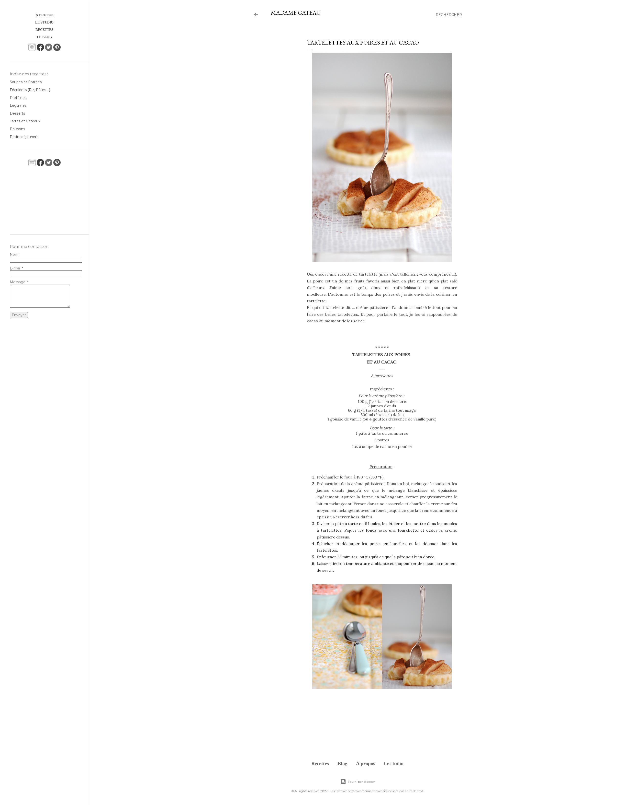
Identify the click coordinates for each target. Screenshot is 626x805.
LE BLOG (44, 37)
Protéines (18, 97)
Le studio (393, 763)
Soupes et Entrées (26, 82)
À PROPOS (44, 15)
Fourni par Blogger (361, 781)
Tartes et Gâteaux (25, 121)
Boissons (17, 129)
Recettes (320, 763)
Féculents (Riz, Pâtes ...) (30, 90)
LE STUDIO (44, 22)
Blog (342, 763)
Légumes (18, 105)
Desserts (17, 113)
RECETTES (44, 30)
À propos (365, 763)
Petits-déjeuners (24, 137)
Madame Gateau (296, 12)
